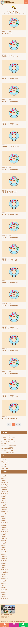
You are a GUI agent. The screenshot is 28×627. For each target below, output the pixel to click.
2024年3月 (3, 520)
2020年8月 (3, 576)
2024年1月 (3, 524)
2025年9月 (3, 491)
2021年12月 (4, 556)
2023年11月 (4, 525)
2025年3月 (3, 502)
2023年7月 (3, 533)
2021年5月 (3, 567)
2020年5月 (3, 580)
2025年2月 (3, 504)
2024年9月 (3, 511)
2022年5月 (3, 549)
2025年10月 (4, 489)
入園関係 (3, 468)
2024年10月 (4, 509)
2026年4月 (3, 482)
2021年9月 (3, 562)
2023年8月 (3, 531)
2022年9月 (3, 542)
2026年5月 (3, 480)
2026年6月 (3, 478)
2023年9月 (3, 529)
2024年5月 (3, 516)
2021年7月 (3, 563)
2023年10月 (4, 527)
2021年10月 (4, 560)
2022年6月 (3, 547)
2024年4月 (3, 518)
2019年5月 (3, 594)
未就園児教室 (4, 463)
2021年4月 (3, 569)
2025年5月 (3, 498)
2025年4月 (3, 500)
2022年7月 (3, 545)
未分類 (2, 459)
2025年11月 (4, 487)
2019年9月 (3, 590)
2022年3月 (3, 552)
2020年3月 (3, 583)
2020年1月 (3, 587)
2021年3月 (3, 571)
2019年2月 (3, 596)
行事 (2, 466)
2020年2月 (3, 585)
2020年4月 (3, 581)
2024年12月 (4, 507)
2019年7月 (3, 592)
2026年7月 (3, 476)
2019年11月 (4, 589)
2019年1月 (3, 598)
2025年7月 (3, 495)
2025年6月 (3, 496)
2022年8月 (3, 543)
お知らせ (3, 461)
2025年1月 (3, 505)
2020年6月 (3, 578)
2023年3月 (3, 534)
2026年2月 (3, 484)
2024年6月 (3, 514)
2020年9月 (3, 574)
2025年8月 (3, 493)
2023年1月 (3, 536)
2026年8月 (3, 475)
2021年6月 (3, 565)
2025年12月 (4, 486)
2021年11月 (4, 558)
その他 (2, 464)
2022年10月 (4, 540)
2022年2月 (3, 554)
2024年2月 (3, 522)
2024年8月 (3, 513)
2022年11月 (4, 538)
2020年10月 (4, 572)
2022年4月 (3, 551)
